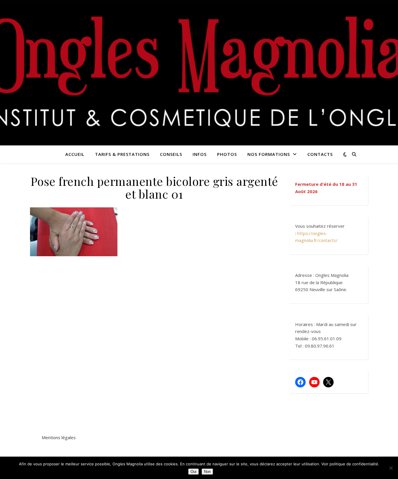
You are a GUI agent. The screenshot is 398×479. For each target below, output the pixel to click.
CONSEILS (171, 154)
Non (207, 471)
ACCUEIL (74, 154)
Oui (193, 471)
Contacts (320, 154)
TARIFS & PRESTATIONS (122, 154)
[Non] (391, 468)
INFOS (200, 154)
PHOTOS (227, 154)
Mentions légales (59, 437)
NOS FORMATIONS (268, 154)
